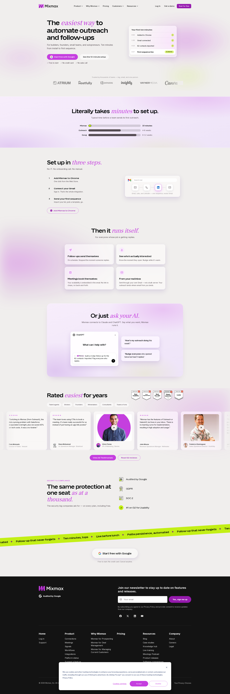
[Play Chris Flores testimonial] (66, 427)
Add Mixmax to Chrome (64, 210)
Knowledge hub (150, 646)
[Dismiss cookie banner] (166, 667)
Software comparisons (153, 662)
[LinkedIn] (135, 616)
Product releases (150, 658)
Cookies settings (119, 684)
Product (69, 633)
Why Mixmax (98, 633)
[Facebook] (120, 616)
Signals (68, 646)
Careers (172, 642)
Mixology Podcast (151, 654)
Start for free (184, 6)
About (172, 639)
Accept (139, 684)
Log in (41, 639)
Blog (145, 639)
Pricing (106, 6)
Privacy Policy (68, 678)
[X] (127, 616)
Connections (70, 639)
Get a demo (169, 6)
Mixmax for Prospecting (102, 639)
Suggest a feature (73, 662)
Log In (157, 6)
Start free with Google (64, 57)
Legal (171, 646)
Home (42, 633)
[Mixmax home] (48, 6)
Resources (149, 633)
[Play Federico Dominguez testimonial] (153, 427)
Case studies (148, 642)
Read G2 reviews (129, 458)
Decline (158, 684)
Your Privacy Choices (182, 683)
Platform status (72, 658)
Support (42, 642)
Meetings (69, 642)
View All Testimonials (103, 458)
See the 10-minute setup (94, 57)
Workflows (70, 650)
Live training (148, 650)
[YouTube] (142, 616)
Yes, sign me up (180, 599)
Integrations (70, 654)
